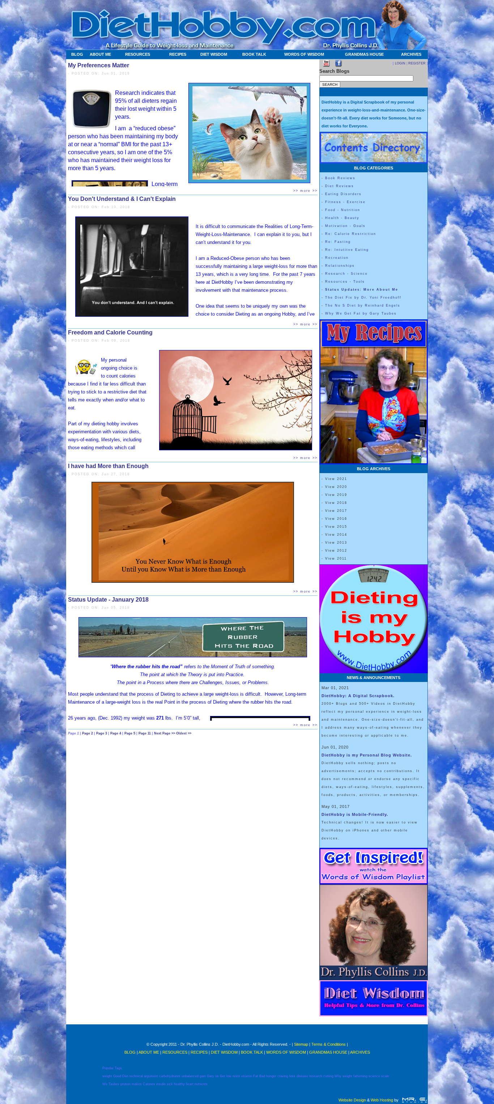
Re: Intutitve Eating (347, 250)
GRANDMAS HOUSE (364, 54)
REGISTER (417, 63)
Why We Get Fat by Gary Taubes (361, 313)
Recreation (337, 258)
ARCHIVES (411, 54)
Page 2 (88, 733)
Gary (210, 1076)
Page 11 (145, 733)
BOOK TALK (254, 54)
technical (136, 1076)
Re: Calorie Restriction (350, 234)
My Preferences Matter (98, 65)
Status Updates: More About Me (361, 289)
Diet (125, 1076)
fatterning (360, 1076)
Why (338, 1076)
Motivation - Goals (345, 226)
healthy (179, 1084)
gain (203, 1076)
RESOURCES (137, 54)
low (228, 1076)
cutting (328, 1076)
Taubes (113, 1084)
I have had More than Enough (108, 466)
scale (385, 1076)
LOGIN (400, 63)
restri (236, 1076)
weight (107, 1076)
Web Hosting (382, 1100)
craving (282, 1076)
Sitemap (301, 1044)
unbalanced (190, 1076)
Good (117, 1076)
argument (151, 1076)
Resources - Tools (345, 281)
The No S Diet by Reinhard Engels (362, 305)
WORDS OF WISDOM (304, 54)
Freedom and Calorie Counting (110, 332)
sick (170, 1084)
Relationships (340, 265)
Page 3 (102, 733)
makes (137, 1084)
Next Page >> (165, 733)
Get (222, 1076)
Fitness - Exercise (345, 202)
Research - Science (346, 273)
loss (292, 1076)
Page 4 (116, 733)
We (104, 1084)
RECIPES (177, 54)
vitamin (246, 1076)
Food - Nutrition (342, 210)
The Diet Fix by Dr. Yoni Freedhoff (363, 297)
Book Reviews (340, 178)
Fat (255, 1076)
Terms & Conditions (328, 1044)
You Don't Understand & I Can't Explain (122, 199)
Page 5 (130, 733)
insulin (161, 1084)
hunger (271, 1076)
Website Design (352, 1100)
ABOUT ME (100, 54)
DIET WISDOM (213, 54)
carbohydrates (169, 1076)
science (374, 1076)
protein (125, 1084)
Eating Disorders (343, 194)
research (315, 1076)
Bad (262, 1076)
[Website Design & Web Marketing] (414, 1100)
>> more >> (305, 191)
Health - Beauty (342, 218)
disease (302, 1076)
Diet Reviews (339, 186)
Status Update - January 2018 (108, 600)
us (217, 1076)
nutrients (201, 1084)
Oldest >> (183, 733)
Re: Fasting (338, 242)
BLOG (77, 54)
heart (189, 1084)
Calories (149, 1084)
